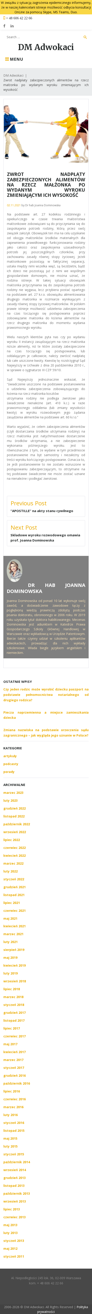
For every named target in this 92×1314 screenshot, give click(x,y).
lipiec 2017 (11, 1028)
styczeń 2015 (13, 1154)
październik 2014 (16, 1162)
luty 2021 (10, 942)
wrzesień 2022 (14, 832)
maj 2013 (10, 1225)
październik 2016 (16, 1083)
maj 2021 (10, 918)
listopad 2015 (14, 1130)
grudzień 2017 (14, 1012)
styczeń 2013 (13, 1241)
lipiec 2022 (11, 840)
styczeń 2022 (13, 879)
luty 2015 (10, 1146)
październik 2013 (16, 1193)
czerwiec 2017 (14, 1036)
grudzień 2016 (14, 1075)
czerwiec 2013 (14, 1217)
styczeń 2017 (13, 1067)
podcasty (10, 764)
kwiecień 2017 (14, 1052)
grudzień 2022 (14, 808)
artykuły (10, 756)
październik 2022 (16, 824)
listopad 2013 (14, 1185)
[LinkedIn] (12, 26)
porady (9, 772)
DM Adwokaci (46, 47)
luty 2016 (10, 1115)
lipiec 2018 (11, 989)
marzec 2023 (13, 792)
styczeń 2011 (13, 1256)
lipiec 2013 (11, 1209)
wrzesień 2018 (14, 981)
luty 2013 (10, 1233)
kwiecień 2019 (14, 965)
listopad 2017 (14, 1020)
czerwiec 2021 (14, 910)
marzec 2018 (13, 997)
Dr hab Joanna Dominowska (43, 205)
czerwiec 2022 (14, 848)
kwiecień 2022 (14, 855)
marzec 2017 (13, 1060)
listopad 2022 (14, 816)
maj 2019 (10, 957)
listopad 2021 (14, 895)
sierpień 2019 (13, 950)
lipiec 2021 (11, 903)
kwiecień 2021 (14, 926)
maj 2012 (10, 1248)
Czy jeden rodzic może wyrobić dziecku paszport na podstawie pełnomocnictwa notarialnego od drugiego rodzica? (46, 694)
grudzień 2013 (14, 1178)
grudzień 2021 (14, 887)
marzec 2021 (13, 934)
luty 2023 (10, 800)
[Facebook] (4, 26)
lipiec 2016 (11, 1091)
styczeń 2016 (13, 1123)
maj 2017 (10, 1044)
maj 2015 (10, 1138)
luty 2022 (10, 871)
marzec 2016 (13, 1107)
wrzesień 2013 (14, 1201)
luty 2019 (10, 973)
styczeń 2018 (13, 1005)
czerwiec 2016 (14, 1099)
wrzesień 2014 (14, 1170)
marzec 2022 (13, 863)
